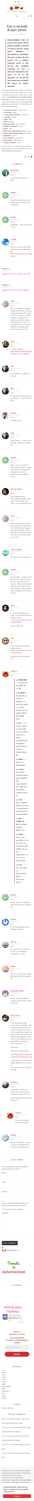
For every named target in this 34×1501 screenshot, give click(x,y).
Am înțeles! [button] (17, 1496)
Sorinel (13, 1135)
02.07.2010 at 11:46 (15, 673)
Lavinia (4, 1382)
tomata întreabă (24, 1482)
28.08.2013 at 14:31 (15, 1084)
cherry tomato (17, 1475)
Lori (12, 638)
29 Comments (21, 34)
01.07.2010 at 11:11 (15, 571)
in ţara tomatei (6, 1480)
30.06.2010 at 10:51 (15, 194)
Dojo (3, 1375)
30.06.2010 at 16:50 (15, 390)
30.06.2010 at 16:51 (15, 415)
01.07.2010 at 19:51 (15, 640)
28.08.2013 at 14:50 (20, 1115)
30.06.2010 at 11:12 (15, 241)
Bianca (4, 1372)
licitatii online (16, 550)
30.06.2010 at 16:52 (15, 435)
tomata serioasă (26, 1473)
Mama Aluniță (6, 1386)
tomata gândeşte (26, 1480)
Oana (3, 1396)
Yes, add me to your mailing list (13, 1209)
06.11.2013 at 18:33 (15, 1137)
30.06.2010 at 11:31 (6, 270)
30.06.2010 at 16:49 (15, 368)
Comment (5, 1213)
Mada (3, 1384)
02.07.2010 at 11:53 (15, 897)
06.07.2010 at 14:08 (15, 968)
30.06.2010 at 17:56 (15, 491)
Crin (12, 366)
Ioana (3, 1379)
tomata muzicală (6, 1473)
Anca (3, 1370)
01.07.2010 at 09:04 (15, 518)
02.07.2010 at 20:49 (15, 944)
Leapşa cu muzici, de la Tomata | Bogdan (15, 290)
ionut (13, 301)
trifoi (13, 606)
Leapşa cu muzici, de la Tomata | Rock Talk (16, 274)
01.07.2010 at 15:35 (15, 607)
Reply (12, 175)
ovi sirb (13, 239)
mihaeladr (15, 170)
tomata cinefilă (16, 1470)
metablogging (15, 1482)
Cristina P (14, 1082)
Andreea (10, 1315)
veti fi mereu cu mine (8, 1477)
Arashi (13, 966)
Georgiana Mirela (17, 991)
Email (4, 1182)
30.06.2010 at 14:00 (15, 343)
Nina (3, 1393)
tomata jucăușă (16, 1473)
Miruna (4, 1389)
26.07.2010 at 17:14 (15, 1017)
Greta (4, 1377)
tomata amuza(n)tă (7, 1475)
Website (4, 1191)
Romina (4, 1398)
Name (4, 1173)
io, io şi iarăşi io (6, 1482)
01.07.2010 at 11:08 (15, 551)
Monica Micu (6, 1391)
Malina (13, 413)
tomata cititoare (6, 1470)
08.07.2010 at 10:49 (15, 993)
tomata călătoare (25, 1470)
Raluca (13, 942)
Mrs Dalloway (16, 489)
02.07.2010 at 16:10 (15, 921)
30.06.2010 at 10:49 (15, 172)
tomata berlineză (16, 1480)
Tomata (14, 671)
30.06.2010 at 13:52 (15, 303)
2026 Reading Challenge (13, 1309)
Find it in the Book (7, 1408)
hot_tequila (15, 1015)
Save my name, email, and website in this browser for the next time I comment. (15, 1204)
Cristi (13, 342)
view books (20, 1322)
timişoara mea (19, 1477)
